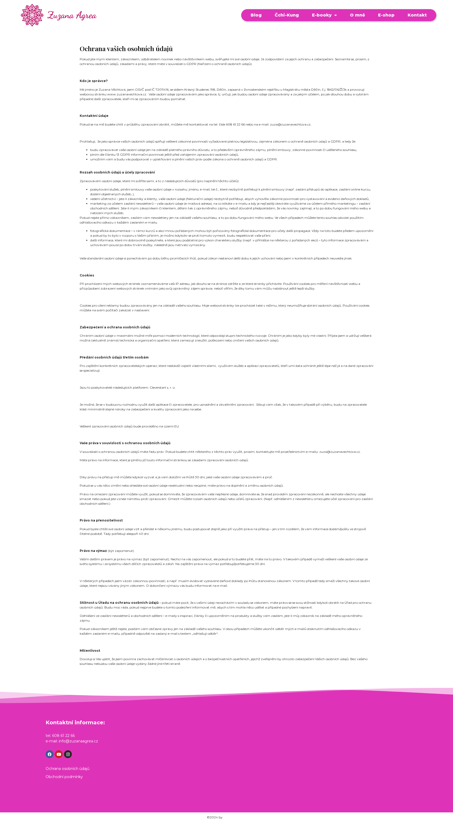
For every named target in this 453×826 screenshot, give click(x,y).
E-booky (322, 15)
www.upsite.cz (234, 817)
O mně (357, 15)
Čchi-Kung (287, 15)
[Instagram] (68, 754)
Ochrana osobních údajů (67, 768)
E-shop (386, 15)
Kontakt (417, 15)
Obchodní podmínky (64, 776)
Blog (256, 15)
